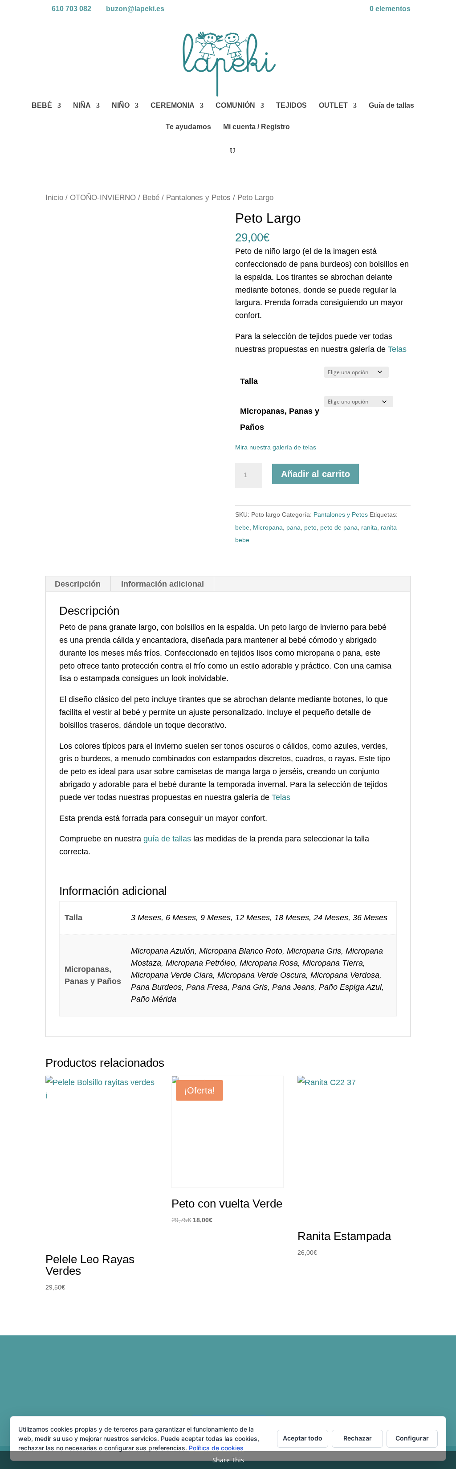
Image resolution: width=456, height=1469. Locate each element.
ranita (369, 527)
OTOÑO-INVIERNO (103, 197)
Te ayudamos (188, 127)
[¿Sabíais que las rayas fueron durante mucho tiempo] (89, 1383)
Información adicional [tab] (162, 583)
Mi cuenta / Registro (256, 127)
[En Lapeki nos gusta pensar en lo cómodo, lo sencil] (182, 1383)
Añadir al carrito (315, 474)
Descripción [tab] (78, 583)
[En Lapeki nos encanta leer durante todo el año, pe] (274, 1383)
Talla (249, 381)
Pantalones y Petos (198, 197)
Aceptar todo (302, 1438)
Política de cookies (216, 1448)
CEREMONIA (173, 105)
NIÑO (121, 105)
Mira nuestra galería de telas (275, 447)
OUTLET (333, 105)
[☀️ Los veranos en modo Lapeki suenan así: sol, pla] (366, 1383)
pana (293, 527)
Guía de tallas (391, 105)
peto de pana (339, 527)
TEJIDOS (291, 105)
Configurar (412, 1438)
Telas (397, 349)
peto (310, 527)
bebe (242, 527)
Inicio (54, 197)
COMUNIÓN (235, 105)
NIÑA (82, 105)
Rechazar (357, 1438)
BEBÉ (42, 105)
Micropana (268, 527)
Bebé (150, 197)
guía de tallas (167, 838)
